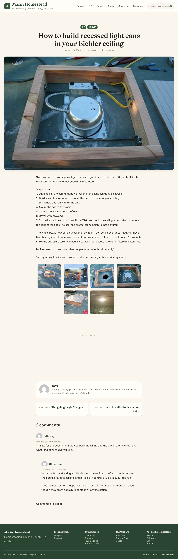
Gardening (123, 6)
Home (66, 21)
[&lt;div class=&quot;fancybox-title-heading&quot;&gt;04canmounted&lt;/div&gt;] (129, 276)
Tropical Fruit (122, 538)
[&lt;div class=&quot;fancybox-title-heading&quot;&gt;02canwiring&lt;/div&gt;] (76, 276)
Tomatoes (90, 538)
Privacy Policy (167, 554)
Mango (119, 541)
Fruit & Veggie (91, 541)
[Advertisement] (89, 356)
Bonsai (110, 6)
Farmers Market (92, 543)
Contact (155, 554)
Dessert (58, 538)
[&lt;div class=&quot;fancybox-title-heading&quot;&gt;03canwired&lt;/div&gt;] (102, 276)
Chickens (138, 6)
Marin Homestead (29, 4)
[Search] (171, 6)
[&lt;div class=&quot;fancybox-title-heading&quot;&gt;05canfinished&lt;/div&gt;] (76, 302)
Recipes (81, 6)
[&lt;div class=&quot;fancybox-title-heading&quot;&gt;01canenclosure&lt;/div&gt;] (49, 276)
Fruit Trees (121, 535)
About (146, 554)
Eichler (100, 6)
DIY (91, 6)
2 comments (108, 50)
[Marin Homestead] (7, 6)
